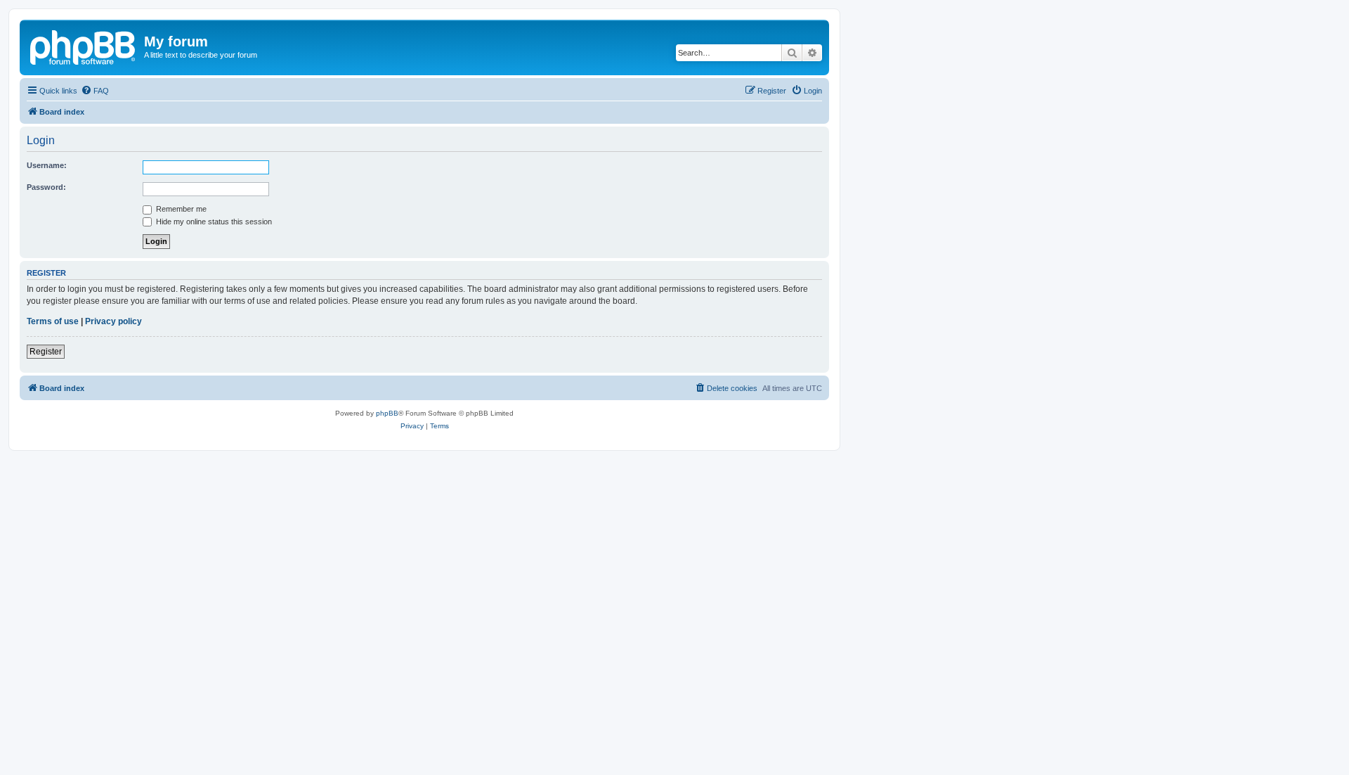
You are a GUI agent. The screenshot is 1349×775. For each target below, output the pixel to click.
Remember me (180, 209)
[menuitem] (95, 90)
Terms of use (53, 321)
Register (46, 352)
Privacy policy (113, 321)
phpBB (387, 413)
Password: (46, 187)
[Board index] (83, 45)
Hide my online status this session (213, 221)
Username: (47, 165)
